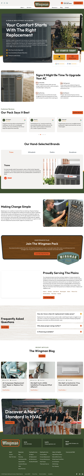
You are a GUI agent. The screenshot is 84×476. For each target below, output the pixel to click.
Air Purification (55, 461)
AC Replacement (33, 456)
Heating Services (44, 452)
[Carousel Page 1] (38, 134)
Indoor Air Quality (56, 452)
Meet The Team (12, 456)
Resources (54, 7)
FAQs (20, 466)
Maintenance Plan (23, 459)
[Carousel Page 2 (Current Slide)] (40, 134)
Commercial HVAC (70, 452)
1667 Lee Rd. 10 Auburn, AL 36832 (71, 444)
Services (29, 7)
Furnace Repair (43, 454)
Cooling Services (33, 452)
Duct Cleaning (55, 466)
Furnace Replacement (45, 456)
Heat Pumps (43, 461)
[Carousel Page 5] (45, 134)
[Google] (7, 3)
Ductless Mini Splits (33, 461)
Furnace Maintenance (45, 459)
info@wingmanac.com (50, 443)
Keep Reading (6, 389)
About (22, 7)
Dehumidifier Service (57, 456)
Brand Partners (22, 468)
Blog (61, 7)
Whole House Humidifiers (58, 459)
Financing (21, 456)
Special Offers (22, 461)
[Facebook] (1, 3)
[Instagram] (4, 3)
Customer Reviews (23, 464)
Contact (67, 7)
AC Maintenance (33, 459)
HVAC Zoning (55, 464)
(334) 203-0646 (68, 3)
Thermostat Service (44, 464)
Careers (11, 454)
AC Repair (31, 454)
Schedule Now (78, 3)
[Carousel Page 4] (43, 134)
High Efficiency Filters (57, 454)
